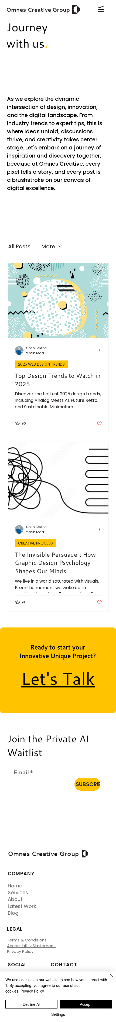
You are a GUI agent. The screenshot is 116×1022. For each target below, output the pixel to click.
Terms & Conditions (27, 940)
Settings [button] (58, 1014)
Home (15, 885)
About (15, 899)
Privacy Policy (20, 951)
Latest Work (22, 906)
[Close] (108, 979)
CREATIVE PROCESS (35, 543)
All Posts (19, 246)
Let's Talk (58, 678)
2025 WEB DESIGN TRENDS (41, 364)
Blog (13, 913)
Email (23, 772)
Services (18, 892)
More (48, 246)
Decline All (31, 1004)
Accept (85, 1004)
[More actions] (101, 350)
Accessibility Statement (31, 945)
